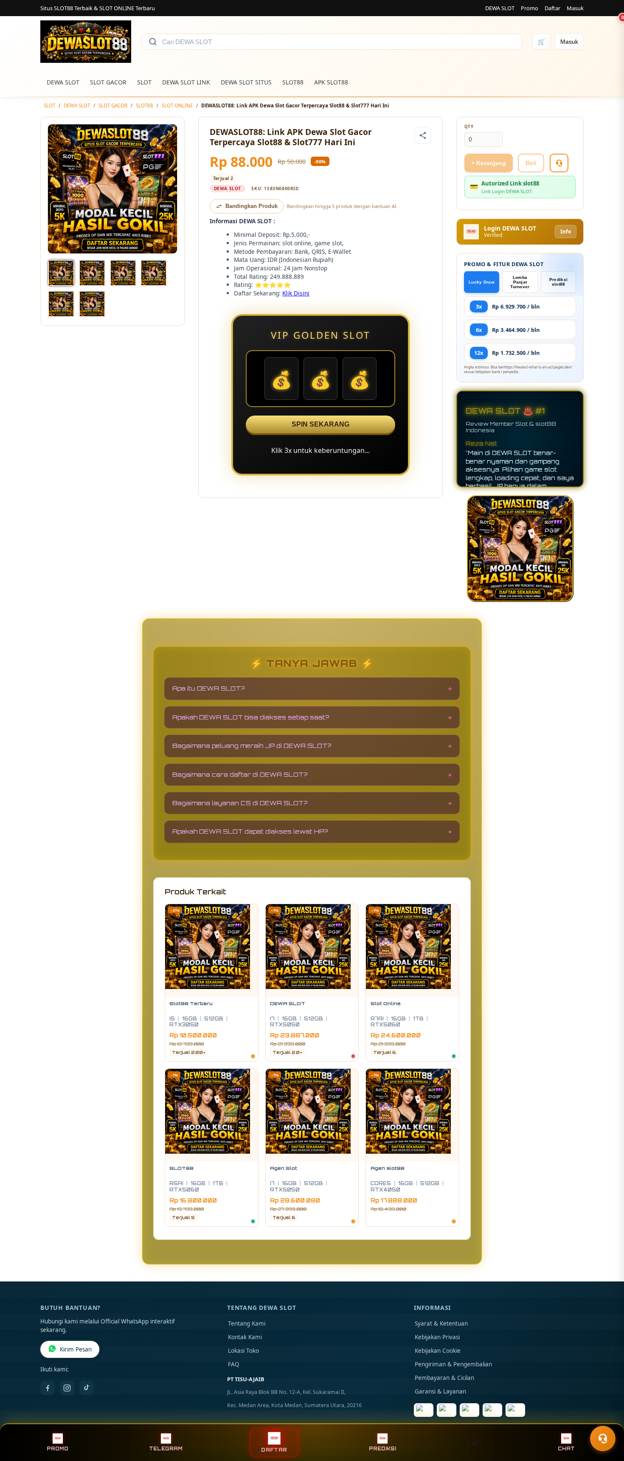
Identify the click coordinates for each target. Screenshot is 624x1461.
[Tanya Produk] (559, 163)
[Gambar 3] (123, 273)
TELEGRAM (166, 1449)
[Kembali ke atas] (605, 1417)
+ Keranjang (488, 163)
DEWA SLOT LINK (186, 82)
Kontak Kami (245, 1337)
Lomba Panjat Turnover (519, 282)
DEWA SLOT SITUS (246, 82)
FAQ (233, 1364)
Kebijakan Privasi (437, 1337)
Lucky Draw (482, 282)
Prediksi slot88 (558, 282)
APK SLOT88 (331, 82)
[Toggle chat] (603, 1438)
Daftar (552, 8)
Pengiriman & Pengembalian (453, 1364)
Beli (531, 163)
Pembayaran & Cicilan (444, 1378)
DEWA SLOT (499, 8)
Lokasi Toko (243, 1350)
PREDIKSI (382, 1449)
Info (565, 231)
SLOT (144, 82)
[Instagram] (67, 1388)
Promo (529, 8)
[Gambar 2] (92, 273)
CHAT (566, 1449)
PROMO (57, 1449)
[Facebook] (47, 1388)
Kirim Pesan (76, 1349)
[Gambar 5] (61, 303)
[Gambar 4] (153, 273)
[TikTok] (86, 1388)
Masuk (575, 8)
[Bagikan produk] (422, 135)
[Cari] (153, 41)
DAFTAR (274, 1450)
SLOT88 (293, 82)
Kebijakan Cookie (438, 1350)
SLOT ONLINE (177, 105)
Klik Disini (295, 293)
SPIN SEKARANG (320, 424)
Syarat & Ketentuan (441, 1323)
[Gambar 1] (61, 273)
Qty (469, 126)
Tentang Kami (246, 1323)
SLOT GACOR (108, 82)
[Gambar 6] (92, 303)
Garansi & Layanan (440, 1391)
